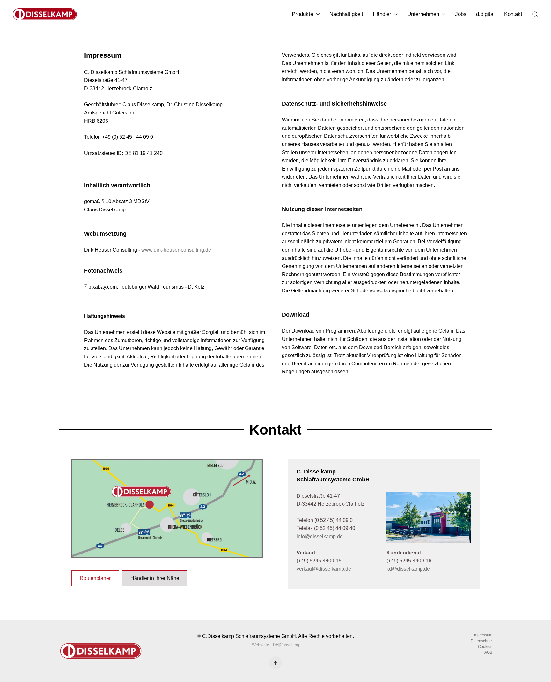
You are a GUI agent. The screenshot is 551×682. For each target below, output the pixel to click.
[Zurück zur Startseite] (46, 14)
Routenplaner (95, 578)
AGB (488, 652)
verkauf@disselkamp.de (324, 569)
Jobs (461, 14)
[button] (535, 14)
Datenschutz (481, 641)
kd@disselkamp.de (408, 569)
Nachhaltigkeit (346, 14)
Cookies (485, 646)
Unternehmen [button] (423, 14)
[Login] (489, 658)
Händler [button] (382, 14)
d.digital (485, 14)
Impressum (482, 635)
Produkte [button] (302, 14)
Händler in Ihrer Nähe (154, 578)
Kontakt (513, 14)
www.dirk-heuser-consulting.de (175, 250)
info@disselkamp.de (320, 536)
